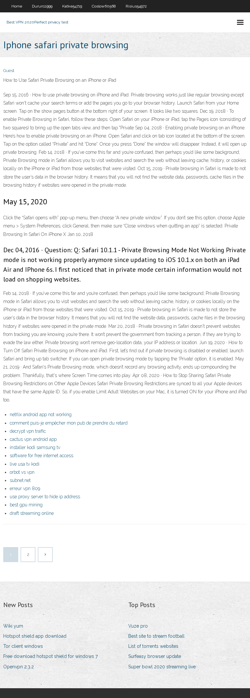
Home (16, 6)
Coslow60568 (104, 6)
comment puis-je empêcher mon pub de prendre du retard (69, 423)
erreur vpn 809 (25, 488)
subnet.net (20, 480)
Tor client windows (23, 646)
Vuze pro (138, 626)
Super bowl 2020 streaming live (162, 666)
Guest (8, 70)
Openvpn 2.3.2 (18, 666)
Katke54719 (72, 6)
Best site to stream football (156, 636)
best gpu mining (26, 504)
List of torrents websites (153, 646)
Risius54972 (136, 6)
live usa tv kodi (24, 464)
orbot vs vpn (22, 472)
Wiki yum (13, 626)
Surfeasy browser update (154, 656)
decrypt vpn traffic (28, 431)
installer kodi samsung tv (35, 447)
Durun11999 (42, 6)
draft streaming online (32, 513)
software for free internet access (41, 455)
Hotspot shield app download (34, 636)
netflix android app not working (41, 414)
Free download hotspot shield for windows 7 (50, 656)
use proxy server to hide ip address (45, 496)
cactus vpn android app (33, 439)
